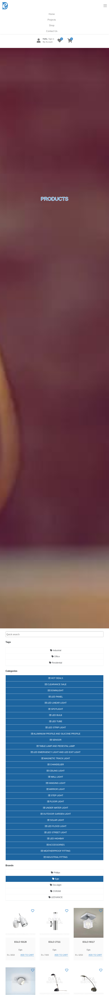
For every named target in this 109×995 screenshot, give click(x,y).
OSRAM (56, 891)
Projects (52, 20)
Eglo (56, 879)
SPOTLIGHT (56, 709)
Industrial (56, 650)
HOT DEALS (56, 678)
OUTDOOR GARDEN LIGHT (57, 814)
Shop (51, 25)
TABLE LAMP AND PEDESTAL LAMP (57, 746)
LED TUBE (56, 721)
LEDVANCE (57, 897)
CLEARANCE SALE (56, 684)
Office (57, 656)
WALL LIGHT (56, 777)
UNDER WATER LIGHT (56, 808)
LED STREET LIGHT (56, 832)
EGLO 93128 (20, 942)
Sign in (51, 39)
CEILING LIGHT (57, 771)
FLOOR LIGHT (56, 801)
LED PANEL (57, 696)
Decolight (56, 885)
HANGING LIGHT (56, 783)
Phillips (56, 872)
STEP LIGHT (56, 795)
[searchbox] (54, 634)
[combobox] (54, 634)
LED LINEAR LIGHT (57, 703)
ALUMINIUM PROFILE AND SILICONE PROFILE (56, 733)
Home (52, 14)
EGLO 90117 (89, 942)
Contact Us (51, 31)
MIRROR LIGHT (57, 789)
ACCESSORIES (57, 845)
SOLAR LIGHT (56, 820)
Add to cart (27, 955)
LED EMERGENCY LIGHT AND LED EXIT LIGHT (56, 752)
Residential (56, 662)
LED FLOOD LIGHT (56, 826)
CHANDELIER (57, 764)
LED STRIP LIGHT (57, 727)
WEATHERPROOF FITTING (56, 851)
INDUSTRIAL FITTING (57, 857)
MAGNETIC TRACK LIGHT (56, 758)
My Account (48, 42)
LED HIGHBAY (56, 838)
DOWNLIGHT (56, 690)
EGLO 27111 (54, 942)
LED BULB (56, 715)
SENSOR (56, 740)
